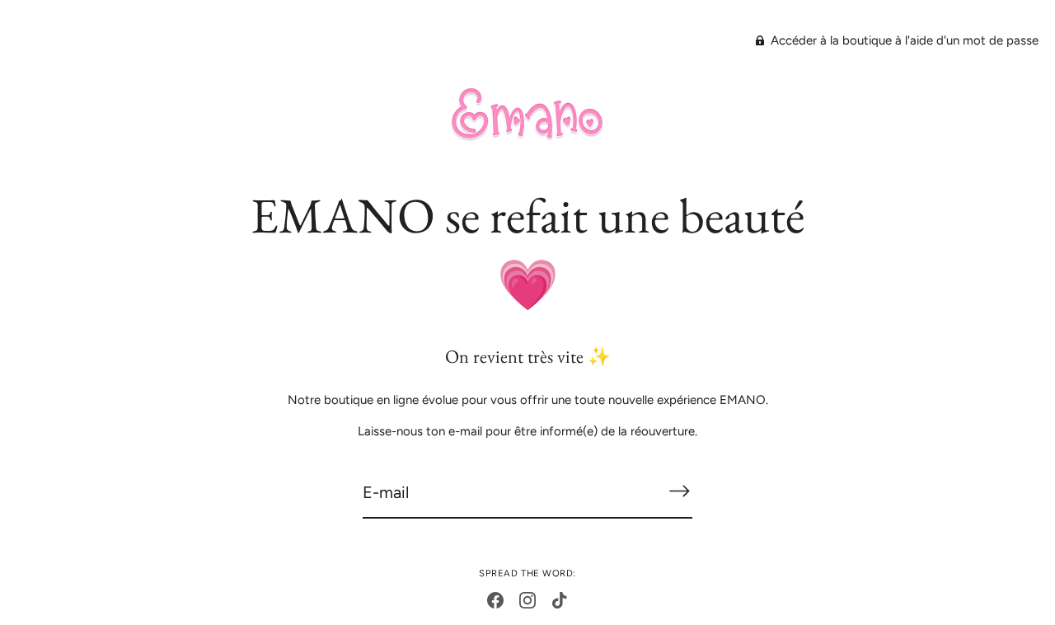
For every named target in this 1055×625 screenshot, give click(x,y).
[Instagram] (527, 599)
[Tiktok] (559, 599)
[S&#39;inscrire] (679, 491)
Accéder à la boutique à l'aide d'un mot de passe (903, 40)
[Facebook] (495, 599)
